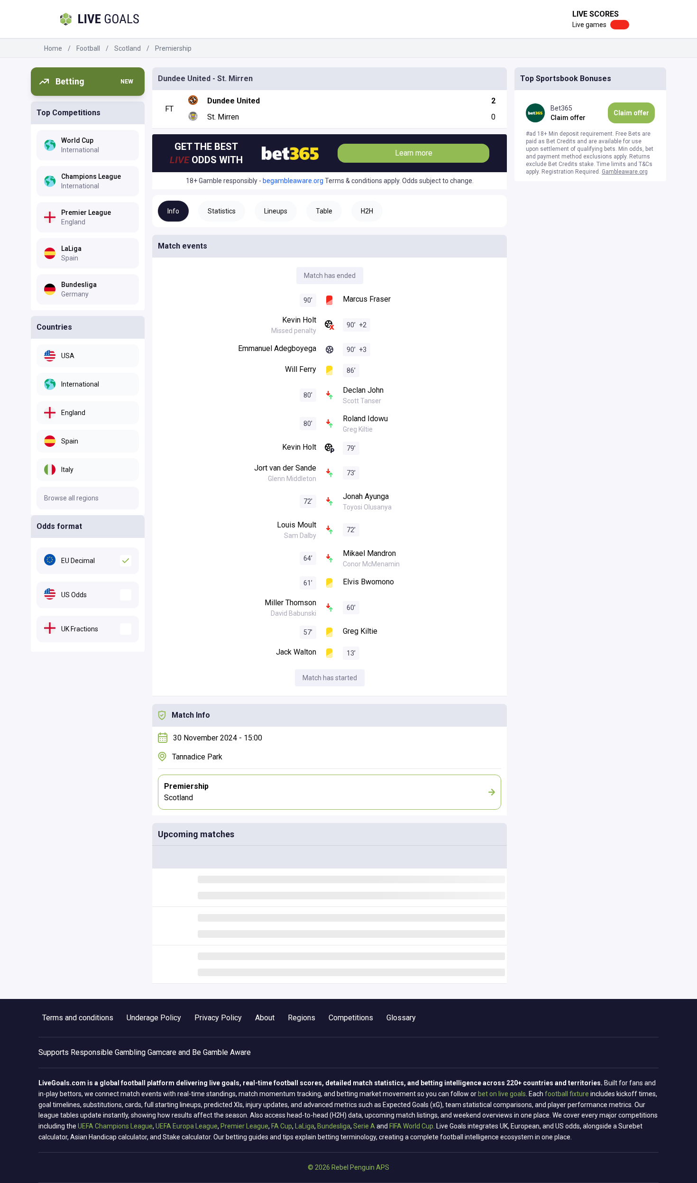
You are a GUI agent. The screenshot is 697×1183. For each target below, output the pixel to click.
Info (173, 211)
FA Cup (281, 1126)
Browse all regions (71, 498)
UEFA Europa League (187, 1126)
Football (88, 48)
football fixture (567, 1094)
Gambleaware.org (625, 171)
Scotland (127, 48)
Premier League (244, 1126)
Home (53, 48)
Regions (301, 1017)
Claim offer (631, 113)
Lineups (275, 211)
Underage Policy (154, 1017)
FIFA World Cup (411, 1126)
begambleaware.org (293, 181)
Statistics (222, 211)
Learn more (413, 152)
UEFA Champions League (115, 1126)
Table (324, 211)
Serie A (364, 1126)
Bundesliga (333, 1126)
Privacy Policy (218, 1017)
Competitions (351, 1017)
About (265, 1017)
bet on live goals (502, 1094)
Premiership (173, 48)
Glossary (401, 1017)
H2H (367, 211)
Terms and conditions (77, 1017)
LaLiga (304, 1126)
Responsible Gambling (108, 1052)
